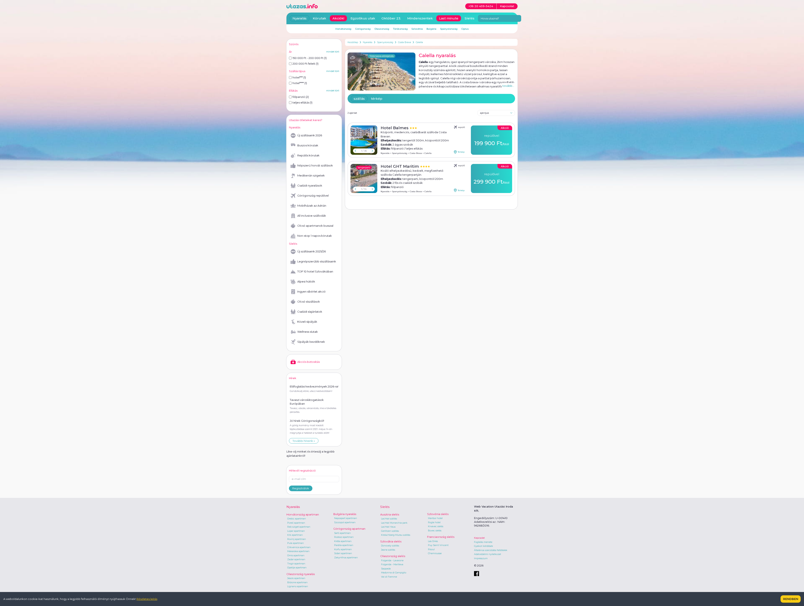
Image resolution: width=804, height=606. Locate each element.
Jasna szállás (388, 549)
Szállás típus (297, 71)
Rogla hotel (434, 522)
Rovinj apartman (296, 539)
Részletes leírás (147, 599)
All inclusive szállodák (311, 215)
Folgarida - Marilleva (392, 564)
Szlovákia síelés (390, 541)
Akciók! (338, 18)
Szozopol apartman (345, 522)
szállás (359, 99)
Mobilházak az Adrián (311, 205)
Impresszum (481, 558)
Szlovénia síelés (437, 514)
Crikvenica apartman (299, 547)
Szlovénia (417, 28)
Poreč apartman (296, 522)
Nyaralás (367, 42)
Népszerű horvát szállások (315, 165)
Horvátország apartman (302, 514)
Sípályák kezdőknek (311, 341)
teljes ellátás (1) (302, 102)
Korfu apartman (343, 549)
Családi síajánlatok (309, 311)
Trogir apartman (296, 563)
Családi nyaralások (309, 185)
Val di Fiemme (389, 576)
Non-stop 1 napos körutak (314, 235)
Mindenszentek (420, 18)
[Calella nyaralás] (381, 71)
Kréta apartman (343, 541)
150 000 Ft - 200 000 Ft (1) (309, 58)
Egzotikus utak (362, 18)
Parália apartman (343, 545)
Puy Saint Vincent (438, 545)
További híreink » (303, 440)
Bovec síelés (434, 530)
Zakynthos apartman (346, 557)
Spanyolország (385, 42)
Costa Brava (404, 42)
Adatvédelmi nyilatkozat (487, 554)
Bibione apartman (297, 582)
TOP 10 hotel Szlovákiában (315, 271)
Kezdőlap (353, 42)
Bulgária (431, 28)
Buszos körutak (307, 145)
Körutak (319, 18)
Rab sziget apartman (298, 526)
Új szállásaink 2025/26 (311, 251)
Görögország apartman (349, 528)
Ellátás (293, 90)
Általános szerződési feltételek (490, 550)
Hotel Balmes (395, 127)
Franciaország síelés (440, 536)
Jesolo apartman (296, 578)
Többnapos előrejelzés (381, 56)
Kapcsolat (479, 537)
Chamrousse (435, 553)
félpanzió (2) (300, 96)
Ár (290, 51)
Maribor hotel (435, 518)
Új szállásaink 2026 (309, 135)
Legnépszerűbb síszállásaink (316, 261)
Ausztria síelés (389, 514)
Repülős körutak (308, 155)
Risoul (431, 549)
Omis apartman (295, 555)
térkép (376, 99)
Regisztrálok (300, 488)
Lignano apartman (297, 586)
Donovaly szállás (390, 545)
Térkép (461, 152)
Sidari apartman (343, 553)
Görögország (363, 28)
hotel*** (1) (299, 77)
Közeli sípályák (307, 321)
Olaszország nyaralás (300, 574)
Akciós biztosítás (308, 361)
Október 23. (391, 18)
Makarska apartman (298, 551)
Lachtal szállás (389, 518)
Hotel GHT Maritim (400, 166)
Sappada (386, 568)
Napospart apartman (345, 518)
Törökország (400, 28)
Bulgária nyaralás (344, 514)
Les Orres (433, 541)
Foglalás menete (483, 542)
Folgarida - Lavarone (392, 560)
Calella (419, 42)
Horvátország (343, 28)
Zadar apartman (296, 559)
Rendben (790, 599)
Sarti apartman (342, 533)
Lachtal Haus (388, 526)
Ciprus (465, 28)
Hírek (292, 378)
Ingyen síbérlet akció (311, 291)
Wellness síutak (307, 331)
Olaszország (381, 28)
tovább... (508, 85)
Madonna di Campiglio (393, 572)
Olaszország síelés (392, 556)
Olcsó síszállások (308, 301)
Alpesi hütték (306, 281)
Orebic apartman (296, 518)
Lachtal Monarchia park (394, 522)
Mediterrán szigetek (311, 175)
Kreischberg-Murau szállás (395, 534)
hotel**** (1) (299, 83)
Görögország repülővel (313, 195)
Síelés (469, 18)
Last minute (448, 18)
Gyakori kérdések (483, 546)
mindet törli (332, 51)
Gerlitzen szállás (390, 530)
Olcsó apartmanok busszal (315, 225)
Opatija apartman (297, 567)
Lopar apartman (296, 530)
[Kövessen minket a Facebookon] (476, 573)
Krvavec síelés (435, 526)
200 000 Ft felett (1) (305, 63)
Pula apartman (295, 543)
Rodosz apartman (344, 537)
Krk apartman (295, 534)
